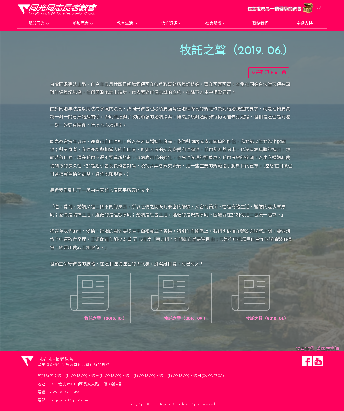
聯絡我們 (260, 24)
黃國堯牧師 (327, 349)
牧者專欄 (305, 349)
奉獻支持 (305, 24)
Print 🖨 (278, 73)
